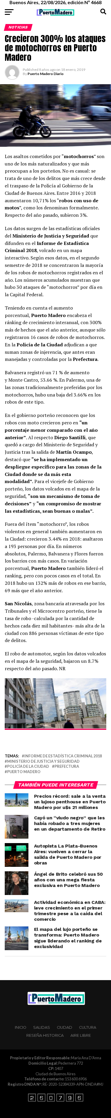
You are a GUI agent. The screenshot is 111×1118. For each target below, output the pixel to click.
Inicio (20, 1027)
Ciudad (64, 1027)
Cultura (87, 1027)
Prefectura (66, 766)
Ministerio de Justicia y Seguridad (43, 761)
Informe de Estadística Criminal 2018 (63, 756)
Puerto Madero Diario (46, 73)
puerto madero (24, 772)
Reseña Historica (45, 1035)
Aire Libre (80, 1035)
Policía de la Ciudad (28, 766)
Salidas (41, 1027)
